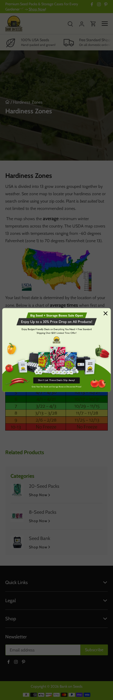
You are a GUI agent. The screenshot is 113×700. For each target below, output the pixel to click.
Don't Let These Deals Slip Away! (56, 380)
